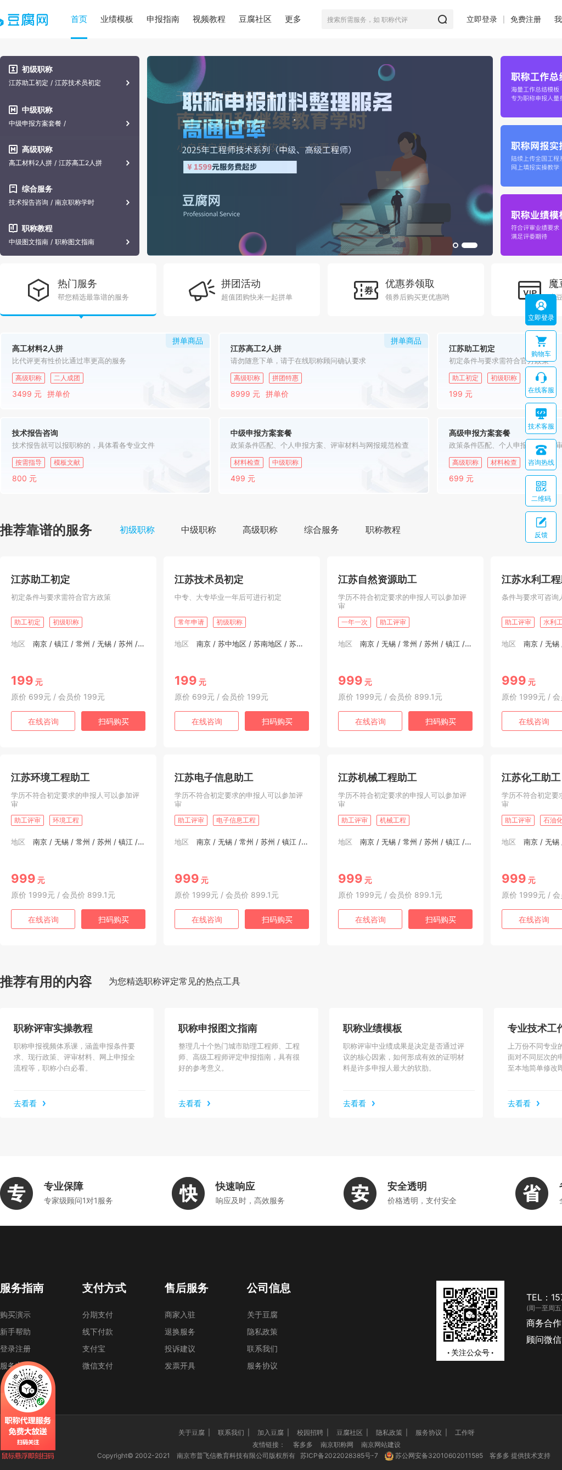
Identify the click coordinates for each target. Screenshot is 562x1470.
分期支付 (97, 1314)
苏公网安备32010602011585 (439, 1455)
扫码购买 (113, 721)
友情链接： (268, 1444)
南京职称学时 (74, 202)
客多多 (303, 1444)
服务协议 (262, 1365)
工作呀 (465, 1432)
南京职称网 (337, 1444)
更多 (293, 19)
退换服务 (180, 1331)
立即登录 (482, 19)
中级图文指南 (28, 242)
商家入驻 (180, 1314)
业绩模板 (116, 19)
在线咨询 (43, 721)
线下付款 (97, 1331)
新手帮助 (15, 1331)
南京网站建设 (381, 1444)
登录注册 (15, 1348)
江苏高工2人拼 (80, 163)
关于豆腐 (262, 1314)
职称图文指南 (74, 242)
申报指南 (163, 19)
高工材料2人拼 (30, 163)
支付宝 (93, 1348)
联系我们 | (234, 1432)
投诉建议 (180, 1348)
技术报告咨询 (28, 202)
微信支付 (97, 1365)
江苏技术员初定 (78, 83)
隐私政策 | (392, 1432)
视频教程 (209, 19)
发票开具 (180, 1365)
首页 (79, 19)
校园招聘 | (313, 1432)
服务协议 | (431, 1432)
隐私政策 (262, 1331)
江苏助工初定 (28, 83)
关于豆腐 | (194, 1432)
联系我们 (262, 1348)
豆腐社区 (255, 19)
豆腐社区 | (352, 1432)
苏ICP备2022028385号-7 (339, 1455)
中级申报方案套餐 (35, 123)
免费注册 (525, 19)
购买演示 (15, 1314)
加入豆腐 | (273, 1432)
